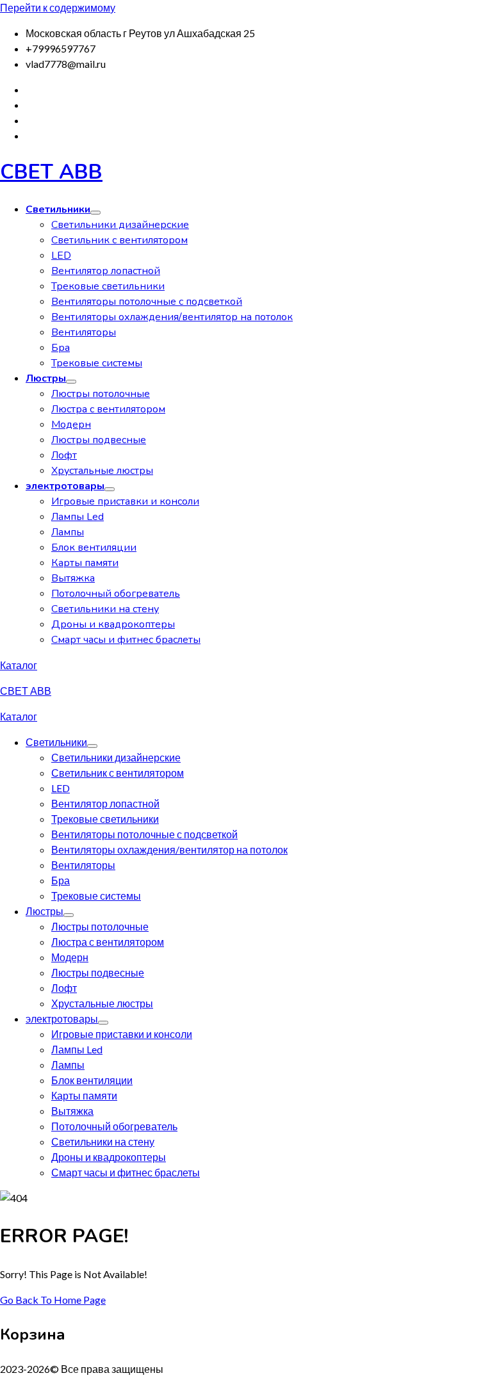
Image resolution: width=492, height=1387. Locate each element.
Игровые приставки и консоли (125, 501)
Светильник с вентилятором (119, 240)
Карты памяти (85, 563)
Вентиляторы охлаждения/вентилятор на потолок (172, 317)
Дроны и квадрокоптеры (113, 624)
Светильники (58, 209)
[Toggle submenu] (95, 213)
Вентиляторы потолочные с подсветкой (146, 302)
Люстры (46, 378)
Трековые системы (96, 363)
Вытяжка (73, 578)
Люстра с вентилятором (108, 409)
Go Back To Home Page (53, 1300)
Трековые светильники (108, 286)
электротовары (65, 486)
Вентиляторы (83, 332)
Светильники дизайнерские (120, 225)
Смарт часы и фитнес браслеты (126, 640)
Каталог (18, 665)
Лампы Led (77, 517)
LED (61, 255)
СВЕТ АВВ (51, 172)
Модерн (71, 425)
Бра (60, 348)
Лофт (64, 455)
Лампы (67, 532)
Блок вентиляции (93, 547)
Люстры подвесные (98, 440)
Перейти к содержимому (57, 7)
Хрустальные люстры (102, 471)
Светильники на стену (105, 609)
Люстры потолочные (100, 394)
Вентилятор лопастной (105, 271)
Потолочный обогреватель (115, 594)
